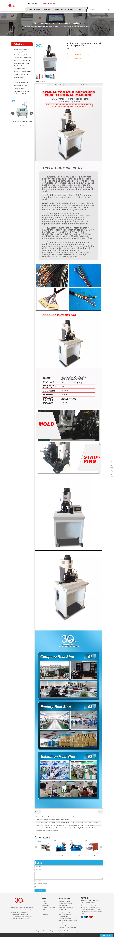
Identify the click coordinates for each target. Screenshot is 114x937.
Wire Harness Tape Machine (21, 63)
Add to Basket (77, 58)
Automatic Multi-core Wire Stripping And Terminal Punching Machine (52, 822)
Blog (44, 912)
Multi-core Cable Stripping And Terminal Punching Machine (50, 825)
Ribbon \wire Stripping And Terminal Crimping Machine (49, 816)
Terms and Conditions (61, 935)
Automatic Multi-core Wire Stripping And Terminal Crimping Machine (52, 819)
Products (38, 10)
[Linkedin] (85, 917)
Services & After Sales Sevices (82, 84)
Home (30, 10)
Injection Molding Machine (21, 80)
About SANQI (47, 10)
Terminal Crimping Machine (21, 55)
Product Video (68, 84)
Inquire (77, 54)
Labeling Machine (19, 88)
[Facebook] (82, 917)
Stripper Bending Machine (21, 74)
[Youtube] (90, 917)
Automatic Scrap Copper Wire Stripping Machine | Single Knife (76, 855)
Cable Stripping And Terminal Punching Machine (84, 828)
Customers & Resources (60, 10)
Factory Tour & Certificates (55, 84)
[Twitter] (87, 917)
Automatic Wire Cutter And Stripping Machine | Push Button (45, 855)
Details (95, 84)
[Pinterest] (92, 917)
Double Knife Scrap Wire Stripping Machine (61, 855)
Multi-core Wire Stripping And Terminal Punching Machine (79, 816)
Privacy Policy (51, 935)
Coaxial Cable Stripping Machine (92, 855)
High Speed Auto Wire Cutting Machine (29, 121)
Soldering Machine (19, 77)
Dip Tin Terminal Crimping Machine (23, 57)
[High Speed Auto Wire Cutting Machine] (29, 109)
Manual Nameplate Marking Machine (23, 91)
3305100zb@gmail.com (92, 900)
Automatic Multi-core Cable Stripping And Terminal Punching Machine (53, 828)
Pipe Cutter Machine (19, 66)
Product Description (41, 84)
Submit (40, 890)
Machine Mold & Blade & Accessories (23, 94)
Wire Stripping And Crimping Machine (23, 52)
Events (79, 10)
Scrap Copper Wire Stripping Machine (23, 85)
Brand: (37, 81)
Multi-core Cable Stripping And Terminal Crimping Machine (86, 822)
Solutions (72, 10)
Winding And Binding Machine (22, 60)
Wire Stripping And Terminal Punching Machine (47, 830)
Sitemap (76, 931)
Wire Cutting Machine (20, 69)
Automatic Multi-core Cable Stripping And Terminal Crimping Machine (84, 825)
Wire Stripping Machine (20, 49)
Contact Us (45, 914)
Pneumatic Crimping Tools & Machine (23, 82)
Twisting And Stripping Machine (22, 71)
